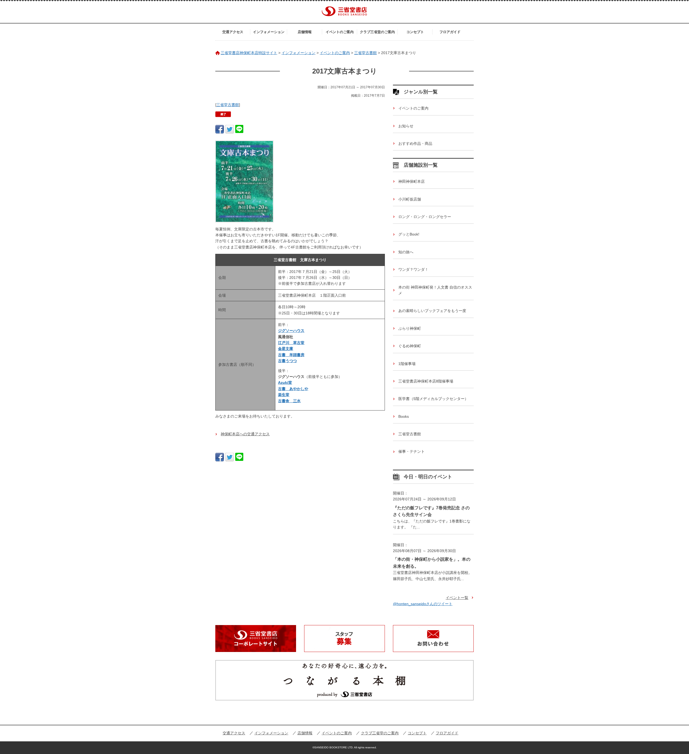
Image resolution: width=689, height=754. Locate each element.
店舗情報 (305, 32)
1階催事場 (407, 364)
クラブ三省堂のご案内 (377, 32)
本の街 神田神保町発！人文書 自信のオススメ (435, 290)
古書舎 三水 (289, 401)
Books (403, 416)
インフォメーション (268, 32)
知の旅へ (405, 252)
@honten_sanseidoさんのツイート (422, 604)
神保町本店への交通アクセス (245, 434)
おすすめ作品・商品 (415, 143)
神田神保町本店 (411, 181)
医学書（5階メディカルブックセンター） (433, 399)
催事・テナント (411, 451)
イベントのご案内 (340, 32)
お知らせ (405, 126)
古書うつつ (287, 361)
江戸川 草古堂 (291, 343)
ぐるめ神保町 (409, 346)
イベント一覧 (457, 597)
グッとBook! (408, 234)
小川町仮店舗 (409, 199)
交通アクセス (232, 32)
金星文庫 (285, 348)
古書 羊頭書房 (291, 355)
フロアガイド (450, 32)
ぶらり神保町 (409, 328)
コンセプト (415, 32)
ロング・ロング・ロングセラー (424, 217)
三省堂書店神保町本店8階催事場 (425, 381)
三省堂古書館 (227, 105)
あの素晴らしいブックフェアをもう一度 (432, 310)
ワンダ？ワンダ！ (413, 269)
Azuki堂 (285, 382)
